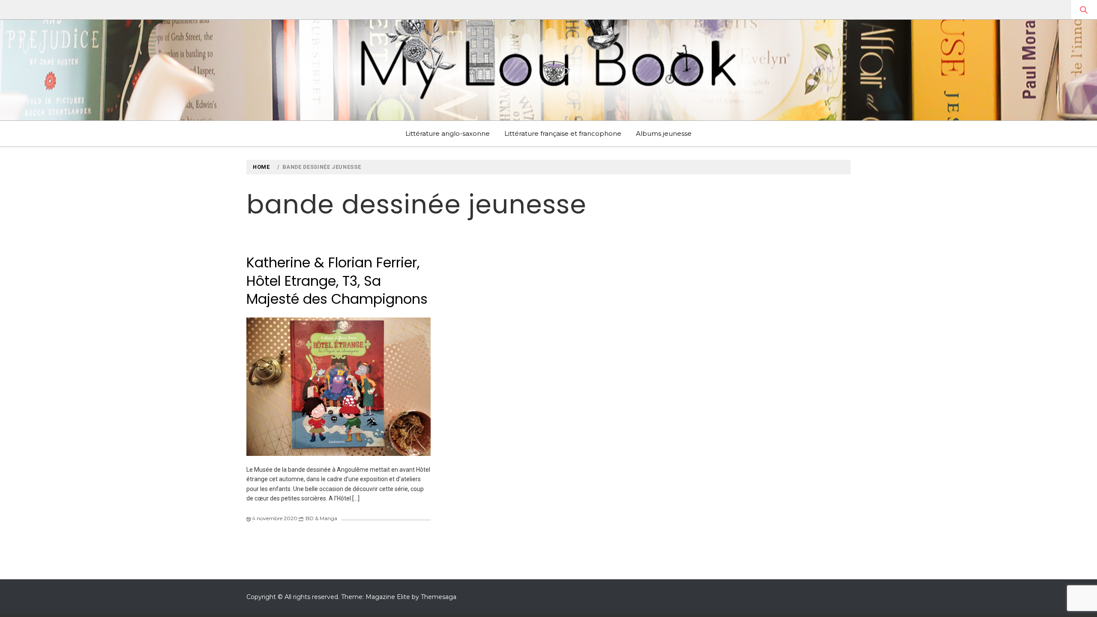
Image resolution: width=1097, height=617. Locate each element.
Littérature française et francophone (562, 133)
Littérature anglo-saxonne (447, 133)
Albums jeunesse (664, 133)
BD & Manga (321, 518)
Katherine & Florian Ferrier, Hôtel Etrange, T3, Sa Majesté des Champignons (337, 280)
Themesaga (438, 597)
